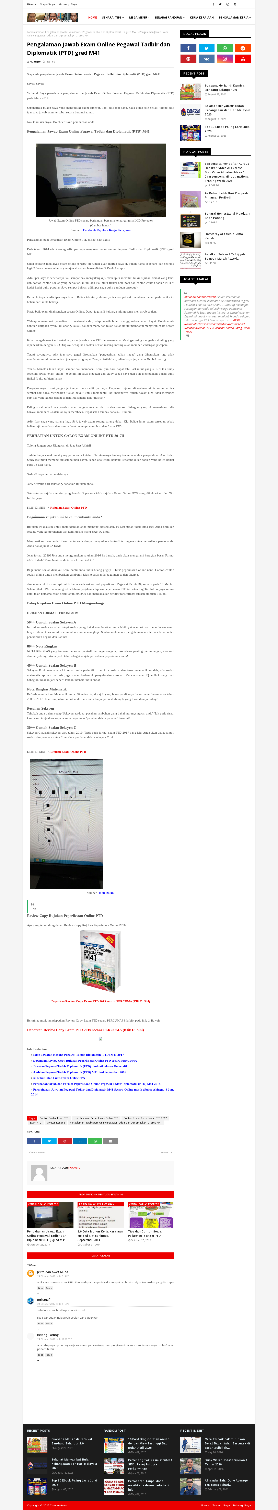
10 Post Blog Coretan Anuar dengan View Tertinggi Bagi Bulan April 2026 (148, 1443)
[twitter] (220, 4)
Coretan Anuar (58, 1505)
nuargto (35, 61)
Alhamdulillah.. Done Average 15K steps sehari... (226, 1482)
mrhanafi (43, 1299)
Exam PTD (36, 1122)
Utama (31, 4)
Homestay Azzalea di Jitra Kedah (224, 236)
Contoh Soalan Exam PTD (54, 1118)
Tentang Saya (221, 1505)
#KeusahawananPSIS (197, 328)
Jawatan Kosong (56, 1122)
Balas (40, 1288)
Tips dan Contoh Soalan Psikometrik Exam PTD (145, 1233)
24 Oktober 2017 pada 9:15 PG (53, 1303)
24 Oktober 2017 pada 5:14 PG (53, 1276)
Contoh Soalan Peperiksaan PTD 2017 (145, 1118)
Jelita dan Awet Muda (52, 1272)
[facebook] (213, 4)
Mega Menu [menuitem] (138, 17)
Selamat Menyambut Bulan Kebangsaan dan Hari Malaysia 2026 (228, 110)
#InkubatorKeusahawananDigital (205, 324)
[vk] (207, 58)
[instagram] (227, 4)
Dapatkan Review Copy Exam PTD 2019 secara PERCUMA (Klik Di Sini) (100, 1001)
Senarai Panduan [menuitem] (168, 17)
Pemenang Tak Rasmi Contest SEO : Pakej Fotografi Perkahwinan (150, 1464)
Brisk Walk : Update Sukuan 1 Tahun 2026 (226, 1462)
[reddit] (243, 48)
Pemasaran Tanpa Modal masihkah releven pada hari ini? (148, 1485)
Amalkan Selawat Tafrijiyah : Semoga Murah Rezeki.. (226, 256)
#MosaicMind (236, 324)
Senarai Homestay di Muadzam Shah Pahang (227, 215)
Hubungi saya (68, 4)
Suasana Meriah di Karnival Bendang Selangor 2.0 (225, 87)
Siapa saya (47, 4)
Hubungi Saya (242, 1505)
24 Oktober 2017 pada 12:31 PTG (54, 1339)
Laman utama (35, 32)
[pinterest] (235, 4)
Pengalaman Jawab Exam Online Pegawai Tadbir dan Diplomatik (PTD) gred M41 (91, 32)
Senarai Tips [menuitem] (111, 17)
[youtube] (243, 58)
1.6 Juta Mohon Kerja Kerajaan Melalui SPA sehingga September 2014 (100, 1236)
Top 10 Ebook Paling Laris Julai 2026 (227, 129)
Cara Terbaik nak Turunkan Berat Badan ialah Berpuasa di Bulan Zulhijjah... (227, 1443)
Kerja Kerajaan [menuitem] (202, 17)
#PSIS (236, 320)
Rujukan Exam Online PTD (68, 507)
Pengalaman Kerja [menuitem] (233, 17)
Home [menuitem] (92, 17)
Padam (49, 1288)
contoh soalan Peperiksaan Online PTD (96, 1118)
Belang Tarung (48, 1335)
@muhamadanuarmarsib (200, 297)
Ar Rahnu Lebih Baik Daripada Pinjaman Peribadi (227, 195)
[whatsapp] (225, 48)
